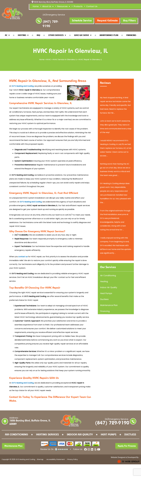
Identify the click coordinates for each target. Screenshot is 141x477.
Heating (22, 35)
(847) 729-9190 (112, 423)
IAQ (38, 35)
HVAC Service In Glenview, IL (65, 59)
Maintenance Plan (109, 35)
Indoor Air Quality (108, 287)
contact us (23, 256)
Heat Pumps (106, 293)
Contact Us (91, 6)
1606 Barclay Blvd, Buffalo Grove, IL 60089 (53, 2)
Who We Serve (81, 35)
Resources (62, 6)
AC (6, 35)
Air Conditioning (108, 275)
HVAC (48, 59)
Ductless (104, 299)
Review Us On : (47, 449)
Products (78, 6)
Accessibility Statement (55, 459)
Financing (131, 35)
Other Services (56, 35)
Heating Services (47, 434)
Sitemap (40, 459)
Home (36, 6)
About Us (46, 6)
